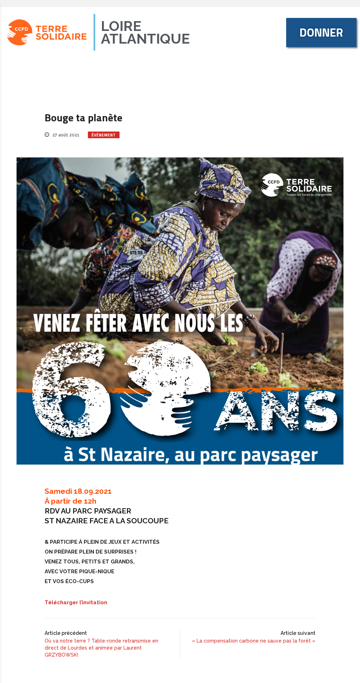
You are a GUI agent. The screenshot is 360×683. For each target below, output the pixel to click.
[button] (321, 32)
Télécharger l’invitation (76, 602)
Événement (103, 135)
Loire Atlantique (145, 32)
